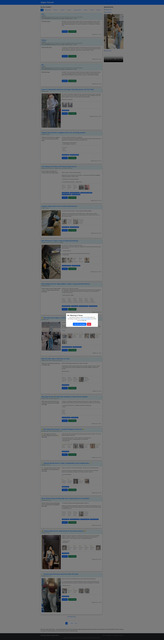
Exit (89, 324)
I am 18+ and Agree (79, 324)
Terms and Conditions (86, 318)
